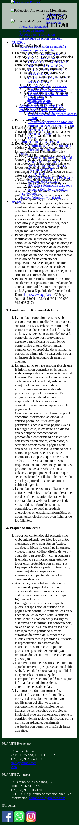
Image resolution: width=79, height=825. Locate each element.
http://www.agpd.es (37, 295)
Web (14, 767)
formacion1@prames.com (47, 798)
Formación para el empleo (37, 50)
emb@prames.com (23, 763)
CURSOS (19, 42)
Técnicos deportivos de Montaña (50, 122)
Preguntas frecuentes (33, 26)
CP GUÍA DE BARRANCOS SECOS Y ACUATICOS (49, 64)
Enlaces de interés (31, 30)
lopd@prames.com (37, 101)
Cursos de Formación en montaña (42, 46)
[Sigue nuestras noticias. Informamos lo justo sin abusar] (19, 821)
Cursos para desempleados (46, 54)
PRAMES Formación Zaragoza (50, 185)
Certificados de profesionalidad (40, 38)
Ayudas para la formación (37, 34)
